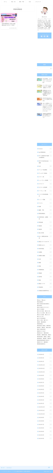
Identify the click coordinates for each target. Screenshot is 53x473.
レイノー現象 (45, 199)
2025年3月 (45, 354)
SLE (45, 166)
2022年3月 (45, 396)
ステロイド (45, 183)
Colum (39, 300)
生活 (30, 1)
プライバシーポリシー (7, 471)
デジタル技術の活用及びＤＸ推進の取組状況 (22, 471)
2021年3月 (45, 438)
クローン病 (45, 176)
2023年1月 (45, 361)
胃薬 (45, 266)
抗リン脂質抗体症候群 (45, 237)
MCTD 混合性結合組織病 (45, 162)
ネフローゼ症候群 (45, 187)
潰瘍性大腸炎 (45, 255)
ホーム (5, 1)
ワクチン (45, 203)
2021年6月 (45, 427)
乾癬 (45, 206)
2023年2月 (45, 357)
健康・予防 (21, 1)
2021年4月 (45, 435)
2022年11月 (45, 368)
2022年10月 (45, 372)
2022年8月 (45, 378)
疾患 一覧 (13, 1)
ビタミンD (48, 314)
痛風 (45, 262)
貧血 (45, 280)
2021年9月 (45, 417)
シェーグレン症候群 (45, 180)
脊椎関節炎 (45, 269)
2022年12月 (45, 365)
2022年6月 (45, 385)
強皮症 (45, 225)
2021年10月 (45, 414)
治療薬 (45, 252)
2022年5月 (45, 389)
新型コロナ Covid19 (41, 331)
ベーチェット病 (45, 190)
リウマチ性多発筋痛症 (45, 195)
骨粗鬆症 (45, 287)
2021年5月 (45, 431)
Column (45, 148)
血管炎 (45, 276)
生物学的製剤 (40, 336)
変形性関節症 (45, 213)
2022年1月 (45, 403)
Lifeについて (38, 1)
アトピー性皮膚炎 (45, 169)
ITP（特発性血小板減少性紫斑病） (45, 156)
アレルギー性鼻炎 (45, 173)
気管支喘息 (45, 248)
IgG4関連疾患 (45, 152)
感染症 (45, 229)
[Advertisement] (44, 52)
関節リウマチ (45, 283)
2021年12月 (45, 407)
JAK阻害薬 (40, 305)
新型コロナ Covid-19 (45, 241)
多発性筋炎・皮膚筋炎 (45, 218)
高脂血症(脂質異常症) (45, 290)
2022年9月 (45, 375)
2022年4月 (45, 392)
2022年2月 (45, 400)
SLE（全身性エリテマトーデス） (43, 307)
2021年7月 (45, 424)
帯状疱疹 (45, 222)
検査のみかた (45, 245)
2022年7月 (45, 382)
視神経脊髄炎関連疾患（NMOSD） (43, 340)
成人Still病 (45, 232)
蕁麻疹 (45, 273)
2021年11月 (45, 410)
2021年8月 (45, 421)
